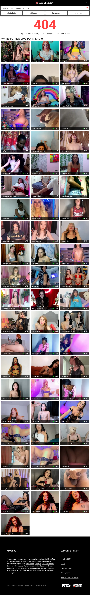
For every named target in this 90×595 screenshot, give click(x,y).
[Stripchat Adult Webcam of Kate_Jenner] (15, 51)
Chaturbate (30, 563)
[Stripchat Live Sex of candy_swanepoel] (45, 299)
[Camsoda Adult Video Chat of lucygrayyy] (74, 502)
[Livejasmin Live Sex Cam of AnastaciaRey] (15, 367)
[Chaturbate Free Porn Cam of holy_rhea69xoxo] (45, 141)
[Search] (87, 8)
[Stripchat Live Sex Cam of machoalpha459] (45, 186)
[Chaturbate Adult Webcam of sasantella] (15, 209)
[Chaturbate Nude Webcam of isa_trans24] (74, 164)
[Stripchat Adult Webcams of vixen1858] (74, 119)
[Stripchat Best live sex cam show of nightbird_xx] (15, 457)
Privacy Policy (65, 573)
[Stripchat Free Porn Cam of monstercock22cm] (74, 479)
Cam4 (52, 563)
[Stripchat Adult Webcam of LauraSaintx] (15, 502)
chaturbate (11, 13)
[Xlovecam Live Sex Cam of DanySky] (15, 479)
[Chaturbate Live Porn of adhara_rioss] (15, 412)
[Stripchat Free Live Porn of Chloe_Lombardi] (74, 141)
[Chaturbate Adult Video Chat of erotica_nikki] (45, 209)
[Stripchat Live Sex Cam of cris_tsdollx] (74, 51)
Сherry (9, 566)
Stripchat (38, 563)
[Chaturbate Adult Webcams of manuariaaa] (74, 434)
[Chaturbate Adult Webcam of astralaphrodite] (15, 299)
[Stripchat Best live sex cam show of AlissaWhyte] (74, 74)
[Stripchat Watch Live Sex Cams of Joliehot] (45, 74)
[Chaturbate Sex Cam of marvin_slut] (74, 231)
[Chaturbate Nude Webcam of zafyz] (15, 141)
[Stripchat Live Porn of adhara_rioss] (15, 344)
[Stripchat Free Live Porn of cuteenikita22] (74, 457)
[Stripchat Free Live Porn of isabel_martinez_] (15, 96)
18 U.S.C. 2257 (66, 559)
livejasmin (56, 13)
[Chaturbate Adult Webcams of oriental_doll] (74, 209)
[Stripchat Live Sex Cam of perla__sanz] (74, 344)
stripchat (33, 13)
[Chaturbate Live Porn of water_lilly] (45, 254)
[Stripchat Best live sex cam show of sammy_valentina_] (45, 51)
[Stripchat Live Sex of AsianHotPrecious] (15, 231)
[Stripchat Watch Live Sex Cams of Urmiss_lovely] (15, 389)
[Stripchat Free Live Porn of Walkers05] (45, 277)
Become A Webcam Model (69, 577)
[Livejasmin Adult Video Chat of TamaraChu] (15, 322)
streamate (78, 13)
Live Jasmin (46, 563)
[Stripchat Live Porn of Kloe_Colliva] (45, 389)
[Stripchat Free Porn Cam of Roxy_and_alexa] (15, 434)
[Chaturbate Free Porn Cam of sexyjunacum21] (45, 367)
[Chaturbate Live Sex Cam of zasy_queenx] (15, 254)
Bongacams (19, 566)
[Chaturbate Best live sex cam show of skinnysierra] (45, 322)
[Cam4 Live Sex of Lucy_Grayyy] (15, 524)
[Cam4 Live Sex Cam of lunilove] (74, 299)
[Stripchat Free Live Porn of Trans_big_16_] (45, 164)
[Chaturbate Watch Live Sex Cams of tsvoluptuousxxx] (74, 322)
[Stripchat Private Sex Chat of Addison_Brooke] (15, 74)
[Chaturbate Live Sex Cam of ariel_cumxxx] (45, 412)
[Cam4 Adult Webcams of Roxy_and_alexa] (45, 457)
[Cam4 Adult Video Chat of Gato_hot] (45, 119)
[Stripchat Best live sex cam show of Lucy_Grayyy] (45, 502)
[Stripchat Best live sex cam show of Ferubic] (45, 434)
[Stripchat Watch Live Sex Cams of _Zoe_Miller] (45, 96)
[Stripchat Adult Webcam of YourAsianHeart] (45, 231)
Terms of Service (66, 568)
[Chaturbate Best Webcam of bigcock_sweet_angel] (15, 186)
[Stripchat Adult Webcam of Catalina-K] (74, 367)
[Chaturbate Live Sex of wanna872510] (15, 164)
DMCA (63, 563)
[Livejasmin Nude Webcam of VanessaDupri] (45, 479)
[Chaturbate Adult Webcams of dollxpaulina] (74, 254)
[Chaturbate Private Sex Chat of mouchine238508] (74, 186)
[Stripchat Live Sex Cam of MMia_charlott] (74, 389)
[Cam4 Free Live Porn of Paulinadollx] (15, 119)
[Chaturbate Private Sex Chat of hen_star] (74, 412)
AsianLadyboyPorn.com (15, 559)
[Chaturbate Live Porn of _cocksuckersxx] (74, 277)
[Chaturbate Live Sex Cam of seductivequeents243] (15, 277)
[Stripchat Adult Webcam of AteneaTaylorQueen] (74, 96)
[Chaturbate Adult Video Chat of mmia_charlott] (45, 344)
